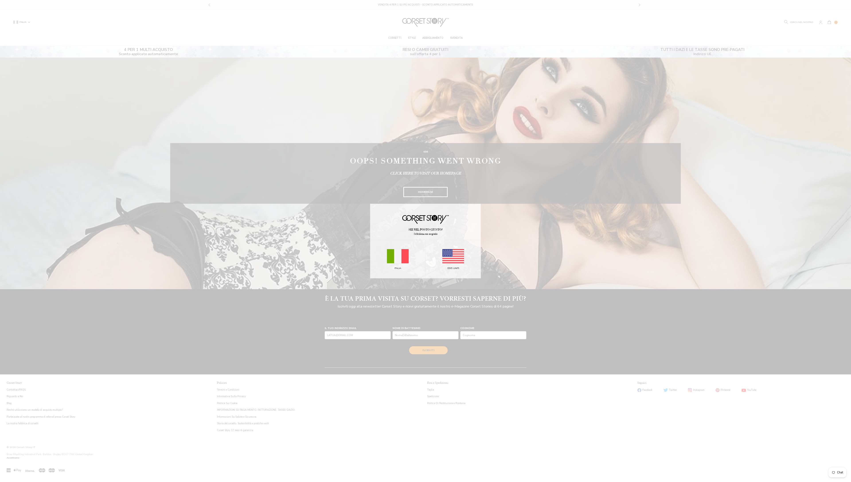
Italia (397, 268)
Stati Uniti (453, 268)
